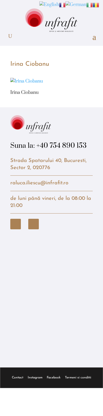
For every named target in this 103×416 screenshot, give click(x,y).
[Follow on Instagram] (33, 224)
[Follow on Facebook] (15, 224)
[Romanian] (96, 5)
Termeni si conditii (78, 377)
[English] (49, 5)
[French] (62, 5)
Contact (17, 377)
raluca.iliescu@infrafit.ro (39, 183)
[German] (75, 5)
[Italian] (89, 5)
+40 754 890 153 (61, 145)
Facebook (53, 377)
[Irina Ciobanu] (26, 81)
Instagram (35, 377)
